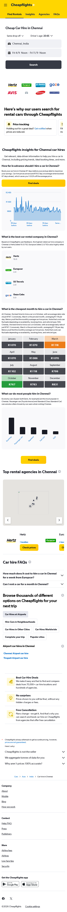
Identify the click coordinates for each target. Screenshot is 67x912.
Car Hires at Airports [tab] (15, 614)
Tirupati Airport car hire (16, 658)
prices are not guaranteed (15, 742)
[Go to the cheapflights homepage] (23, 5)
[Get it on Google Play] (10, 884)
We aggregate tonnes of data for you (25, 757)
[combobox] (15, 35)
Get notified (40, 128)
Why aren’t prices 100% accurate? (23, 763)
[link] (33, 183)
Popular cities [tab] (37, 637)
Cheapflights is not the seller (20, 751)
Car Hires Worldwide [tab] (46, 629)
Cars (16, 776)
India (31, 776)
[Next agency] (59, 520)
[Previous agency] (8, 520)
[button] (5, 5)
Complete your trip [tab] (15, 637)
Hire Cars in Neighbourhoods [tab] (20, 622)
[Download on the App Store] (30, 884)
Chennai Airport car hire (16, 653)
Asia (24, 776)
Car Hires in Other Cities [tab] (17, 629)
